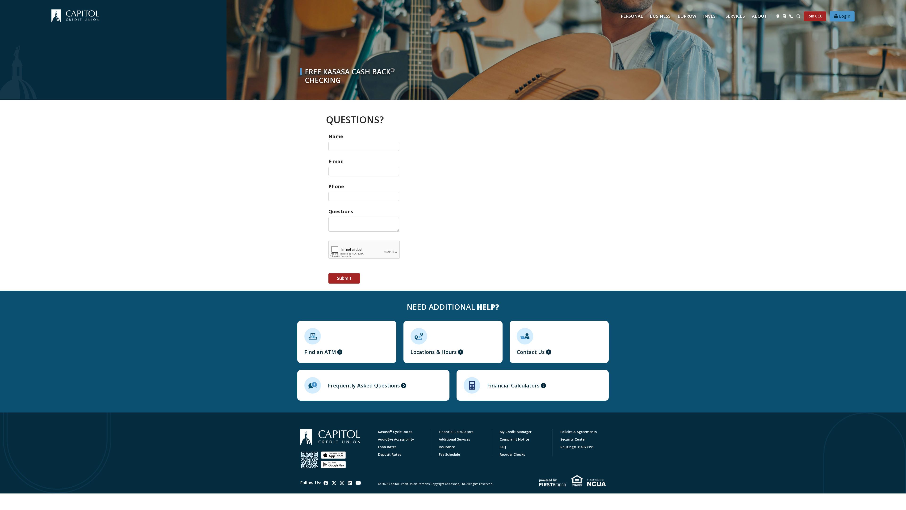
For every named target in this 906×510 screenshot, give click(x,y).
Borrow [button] (687, 16)
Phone (336, 186)
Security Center (573, 439)
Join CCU (815, 16)
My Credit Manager (516, 431)
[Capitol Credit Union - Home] (330, 437)
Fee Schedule (449, 454)
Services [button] (735, 16)
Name (335, 136)
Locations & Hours (434, 351)
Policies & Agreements (578, 431)
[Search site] (798, 16)
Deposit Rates (389, 454)
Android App (333, 464)
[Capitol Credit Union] (75, 15)
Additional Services (454, 439)
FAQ (503, 447)
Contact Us (531, 351)
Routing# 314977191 (577, 447)
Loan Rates (387, 447)
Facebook (325, 483)
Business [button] (660, 16)
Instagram (342, 483)
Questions (340, 211)
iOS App (333, 455)
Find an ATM (320, 351)
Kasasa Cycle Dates (395, 431)
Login (844, 16)
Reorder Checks (512, 454)
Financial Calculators (513, 385)
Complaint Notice (514, 439)
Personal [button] (632, 16)
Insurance (447, 447)
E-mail (336, 161)
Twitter (334, 483)
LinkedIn (350, 483)
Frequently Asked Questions (364, 385)
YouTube (358, 483)
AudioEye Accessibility (396, 439)
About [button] (759, 16)
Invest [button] (710, 16)
